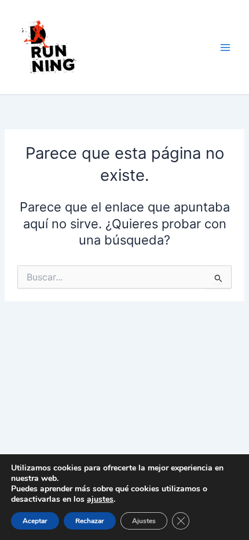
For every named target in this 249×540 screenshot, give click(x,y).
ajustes (100, 499)
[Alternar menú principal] (225, 47)
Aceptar (35, 521)
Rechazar (89, 521)
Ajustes (144, 521)
